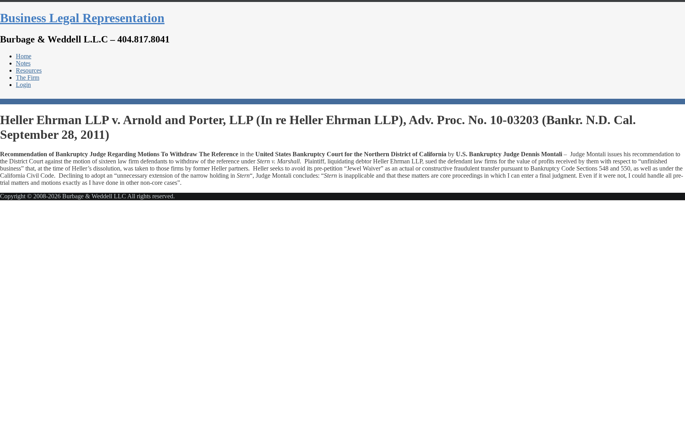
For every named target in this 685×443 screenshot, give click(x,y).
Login (23, 84)
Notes (23, 63)
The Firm (27, 77)
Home (23, 56)
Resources (29, 70)
